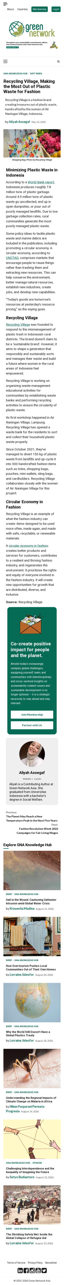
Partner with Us (32, 725)
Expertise (23, 9)
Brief (9, 894)
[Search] (58, 61)
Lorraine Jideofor (22, 974)
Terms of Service (16, 1262)
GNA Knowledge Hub (15, 73)
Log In (56, 9)
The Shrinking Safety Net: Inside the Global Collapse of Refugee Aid (32, 1205)
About (10, 9)
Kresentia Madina (22, 908)
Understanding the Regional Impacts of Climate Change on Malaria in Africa (32, 1068)
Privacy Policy (35, 1262)
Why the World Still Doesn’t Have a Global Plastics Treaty (32, 1002)
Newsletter (51, 1262)
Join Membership (32, 714)
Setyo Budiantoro (22, 1177)
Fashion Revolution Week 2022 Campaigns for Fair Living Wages (37, 828)
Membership (39, 9)
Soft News (36, 73)
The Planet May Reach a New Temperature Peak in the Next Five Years (32, 816)
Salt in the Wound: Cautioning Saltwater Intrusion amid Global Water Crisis (32, 870)
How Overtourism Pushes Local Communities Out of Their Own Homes (32, 936)
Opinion (37, 1163)
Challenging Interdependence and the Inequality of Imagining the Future (32, 1139)
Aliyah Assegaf (19, 122)
